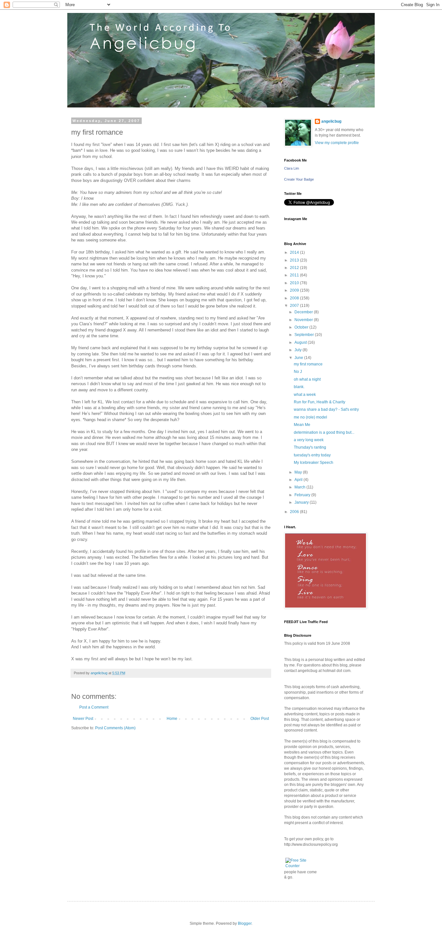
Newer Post (83, 718)
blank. (299, 387)
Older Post (259, 718)
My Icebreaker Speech (313, 462)
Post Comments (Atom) (115, 728)
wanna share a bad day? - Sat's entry (326, 409)
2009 (295, 290)
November (304, 320)
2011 (295, 275)
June (299, 357)
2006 (295, 511)
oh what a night (307, 379)
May (298, 472)
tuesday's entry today (312, 455)
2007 (295, 305)
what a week (305, 394)
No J (298, 371)
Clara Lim (291, 168)
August (301, 342)
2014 (295, 252)
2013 (295, 260)
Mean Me (302, 424)
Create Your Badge (299, 179)
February (302, 495)
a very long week (309, 440)
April (299, 479)
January (302, 502)
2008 (295, 298)
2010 (295, 283)
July (298, 350)
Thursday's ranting (310, 447)
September (304, 334)
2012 (295, 267)
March (300, 487)
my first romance (308, 364)
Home (172, 718)
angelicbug (331, 121)
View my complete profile (337, 142)
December (304, 312)
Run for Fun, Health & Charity (319, 402)
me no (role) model (310, 417)
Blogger (244, 923)
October (301, 327)
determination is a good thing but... (324, 432)
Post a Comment (93, 707)
